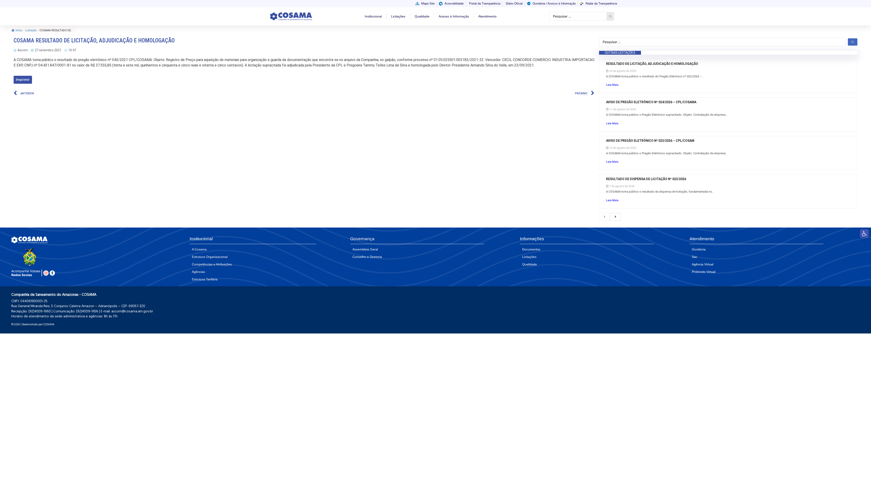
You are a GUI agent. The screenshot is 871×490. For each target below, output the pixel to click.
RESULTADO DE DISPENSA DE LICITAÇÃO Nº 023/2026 (646, 179)
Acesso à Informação (454, 16)
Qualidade (422, 16)
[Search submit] (610, 16)
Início (19, 30)
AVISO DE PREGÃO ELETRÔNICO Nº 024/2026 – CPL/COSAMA (651, 102)
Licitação (31, 30)
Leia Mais (612, 84)
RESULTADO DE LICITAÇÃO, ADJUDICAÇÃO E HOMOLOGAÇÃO (652, 64)
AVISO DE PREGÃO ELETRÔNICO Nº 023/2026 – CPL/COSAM (650, 140)
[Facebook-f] (52, 273)
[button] (864, 233)
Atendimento (487, 16)
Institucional (373, 16)
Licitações (398, 16)
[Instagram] (46, 273)
